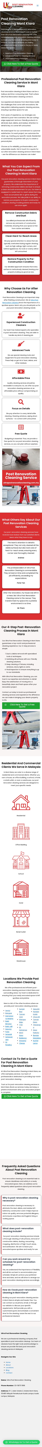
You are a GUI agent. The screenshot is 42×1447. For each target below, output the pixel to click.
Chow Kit (36, 1017)
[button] (21, 1442)
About (8, 1365)
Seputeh (36, 1009)
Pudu (7, 1032)
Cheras (22, 1043)
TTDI (21, 1025)
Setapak (8, 1034)
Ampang (22, 1041)
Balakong (22, 1038)
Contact (9, 1373)
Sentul (7, 1010)
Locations (9, 1367)
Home (8, 1362)
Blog (7, 1370)
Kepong (8, 1029)
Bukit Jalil (8, 1026)
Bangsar (8, 1013)
